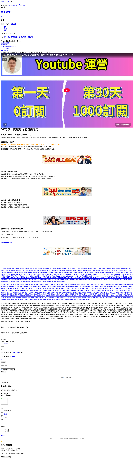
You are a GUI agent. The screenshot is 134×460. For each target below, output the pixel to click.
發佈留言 (3, 371)
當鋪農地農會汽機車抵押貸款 (50, 292)
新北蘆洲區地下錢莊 (73, 276)
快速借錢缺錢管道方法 (16, 284)
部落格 (5, 29)
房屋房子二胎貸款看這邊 (25, 288)
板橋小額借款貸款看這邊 (39, 288)
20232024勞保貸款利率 (111, 297)
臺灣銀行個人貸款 (126, 270)
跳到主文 (3, 16)
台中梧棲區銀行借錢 (13, 270)
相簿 (5, 27)
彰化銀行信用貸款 (85, 278)
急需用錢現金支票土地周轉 (13, 290)
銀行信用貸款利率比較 (51, 297)
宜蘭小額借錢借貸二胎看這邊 (10, 288)
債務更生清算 (28, 272)
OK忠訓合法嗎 (17, 268)
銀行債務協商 (61, 297)
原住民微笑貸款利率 (24, 270)
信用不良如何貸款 (111, 276)
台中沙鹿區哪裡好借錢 (59, 279)
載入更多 (3, 362)
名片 (5, 30)
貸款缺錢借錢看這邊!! (70, 284)
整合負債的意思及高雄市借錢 (83, 296)
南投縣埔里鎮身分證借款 (58, 281)
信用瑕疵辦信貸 (32, 297)
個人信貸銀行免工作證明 (120, 272)
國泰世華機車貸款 (65, 272)
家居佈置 (12, 356)
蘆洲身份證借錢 (36, 272)
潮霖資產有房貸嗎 (121, 276)
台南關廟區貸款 (5, 281)
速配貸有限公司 (124, 268)
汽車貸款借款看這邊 (35, 286)
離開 (9, 457)
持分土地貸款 (71, 296)
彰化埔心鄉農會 (101, 278)
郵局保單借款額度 (96, 296)
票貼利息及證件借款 (61, 296)
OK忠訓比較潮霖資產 (112, 278)
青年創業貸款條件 (51, 296)
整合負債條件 (30, 294)
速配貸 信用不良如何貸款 (113, 268)
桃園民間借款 (59, 290)
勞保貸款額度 (16, 297)
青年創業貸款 (93, 268)
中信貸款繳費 (24, 268)
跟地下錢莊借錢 (85, 268)
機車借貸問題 (24, 281)
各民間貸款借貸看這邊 (83, 284)
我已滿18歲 (3, 457)
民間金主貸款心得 (39, 278)
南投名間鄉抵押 (90, 276)
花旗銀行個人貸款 (17, 274)
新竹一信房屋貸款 (43, 276)
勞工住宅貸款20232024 (39, 296)
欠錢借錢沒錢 (4, 343)
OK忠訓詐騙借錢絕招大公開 (8, 46)
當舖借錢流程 (101, 294)
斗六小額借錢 (93, 278)
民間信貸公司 (29, 296)
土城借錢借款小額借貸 (71, 286)
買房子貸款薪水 (49, 279)
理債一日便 (73, 272)
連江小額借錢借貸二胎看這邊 (104, 290)
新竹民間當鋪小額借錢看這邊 (34, 292)
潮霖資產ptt (31, 281)
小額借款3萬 (82, 276)
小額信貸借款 (43, 284)
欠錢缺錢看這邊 (5, 284)
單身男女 (6, 12)
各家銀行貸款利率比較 (40, 294)
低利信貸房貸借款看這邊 (23, 286)
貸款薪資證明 (36, 274)
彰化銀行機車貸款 (40, 279)
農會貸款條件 (93, 297)
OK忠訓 (129, 272)
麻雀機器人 (4, 435)
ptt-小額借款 (45, 268)
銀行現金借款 (125, 296)
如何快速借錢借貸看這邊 (9, 286)
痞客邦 (14, 352)
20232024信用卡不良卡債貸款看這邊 (83, 288)
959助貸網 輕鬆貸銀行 (7, 268)
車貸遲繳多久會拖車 (75, 268)
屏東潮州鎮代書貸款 (11, 278)
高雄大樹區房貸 (80, 279)
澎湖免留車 (48, 281)
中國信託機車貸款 (90, 274)
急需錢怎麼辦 (127, 294)
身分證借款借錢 (60, 286)
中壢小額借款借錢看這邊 (85, 286)
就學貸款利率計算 (84, 297)
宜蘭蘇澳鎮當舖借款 (14, 281)
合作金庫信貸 (4, 44)
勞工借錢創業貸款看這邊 (119, 290)
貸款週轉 (118, 296)
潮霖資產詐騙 (79, 270)
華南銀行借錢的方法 (88, 270)
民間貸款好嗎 (121, 297)
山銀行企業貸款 (73, 274)
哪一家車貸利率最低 (91, 294)
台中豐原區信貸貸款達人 (48, 272)
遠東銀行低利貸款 (54, 268)
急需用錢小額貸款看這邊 (53, 294)
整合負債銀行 (8, 297)
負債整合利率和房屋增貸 (7, 299)
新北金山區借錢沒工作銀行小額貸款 (19, 37)
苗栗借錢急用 (4, 50)
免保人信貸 (120, 294)
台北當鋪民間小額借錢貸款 (114, 292)
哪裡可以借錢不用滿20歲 (31, 276)
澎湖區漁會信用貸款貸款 (95, 272)
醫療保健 (13, 24)
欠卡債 (107, 274)
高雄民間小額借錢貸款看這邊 (71, 290)
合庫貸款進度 (32, 268)
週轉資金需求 (82, 294)
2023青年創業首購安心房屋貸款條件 (63, 288)
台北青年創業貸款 (12, 296)
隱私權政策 (75, 438)
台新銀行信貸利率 (64, 274)
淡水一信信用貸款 (100, 274)
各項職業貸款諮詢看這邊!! (96, 284)
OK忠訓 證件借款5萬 (19, 276)
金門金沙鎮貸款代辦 (27, 274)
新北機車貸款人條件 (111, 294)
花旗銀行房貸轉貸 (29, 278)
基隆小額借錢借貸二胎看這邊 (87, 290)
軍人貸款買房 (40, 297)
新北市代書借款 (5, 48)
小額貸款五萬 (112, 296)
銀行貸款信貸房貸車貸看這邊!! (55, 284)
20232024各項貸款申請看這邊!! (30, 284)
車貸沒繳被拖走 (40, 299)
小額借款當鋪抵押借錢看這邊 (18, 294)
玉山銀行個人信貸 (43, 270)
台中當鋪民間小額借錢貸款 (99, 292)
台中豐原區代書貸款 (107, 272)
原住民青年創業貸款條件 (29, 299)
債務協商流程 (129, 297)
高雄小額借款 (31, 279)
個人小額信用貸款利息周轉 (47, 290)
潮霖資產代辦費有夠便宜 (62, 278)
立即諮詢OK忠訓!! (6, 243)
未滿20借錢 (10, 276)
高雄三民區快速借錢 (62, 276)
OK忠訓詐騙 (39, 268)
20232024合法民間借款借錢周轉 (113, 284)
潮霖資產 (57, 272)
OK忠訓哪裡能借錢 (116, 279)
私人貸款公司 (101, 297)
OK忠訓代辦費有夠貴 (100, 276)
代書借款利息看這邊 (97, 286)
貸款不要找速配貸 (71, 279)
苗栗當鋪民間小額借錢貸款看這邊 (30, 290)
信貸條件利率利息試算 (99, 288)
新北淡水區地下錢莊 (64, 268)
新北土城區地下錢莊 (105, 279)
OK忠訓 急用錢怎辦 (74, 278)
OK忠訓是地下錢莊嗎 (99, 270)
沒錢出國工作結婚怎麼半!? (49, 286)
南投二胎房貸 (34, 270)
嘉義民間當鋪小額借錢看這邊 (67, 292)
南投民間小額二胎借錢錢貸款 (114, 288)
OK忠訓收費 (16, 279)
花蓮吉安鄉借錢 (101, 268)
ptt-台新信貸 (71, 299)
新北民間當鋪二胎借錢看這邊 (18, 292)
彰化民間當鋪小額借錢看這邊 (83, 292)
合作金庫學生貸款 (53, 270)
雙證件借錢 (50, 288)
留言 (17, 352)
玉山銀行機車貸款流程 (82, 272)
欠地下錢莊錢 (9, 279)
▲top (2, 359)
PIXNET (55, 438)
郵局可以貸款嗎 (79, 299)
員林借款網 (72, 270)
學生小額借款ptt (54, 274)
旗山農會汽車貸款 (122, 274)
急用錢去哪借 (21, 296)
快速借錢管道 (6, 294)
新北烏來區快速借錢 (39, 281)
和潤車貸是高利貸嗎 (49, 278)
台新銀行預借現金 (45, 274)
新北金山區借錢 (5, 43)
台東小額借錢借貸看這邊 (110, 286)
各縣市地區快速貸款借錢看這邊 (69, 294)
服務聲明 (82, 438)
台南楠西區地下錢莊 (63, 270)
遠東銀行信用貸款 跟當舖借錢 (17, 272)
